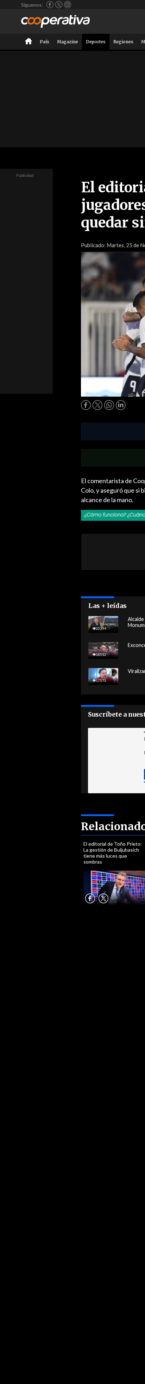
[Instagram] (67, 4)
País (44, 41)
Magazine (67, 41)
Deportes (96, 41)
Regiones (123, 41)
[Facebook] (49, 4)
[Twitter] (58, 4)
